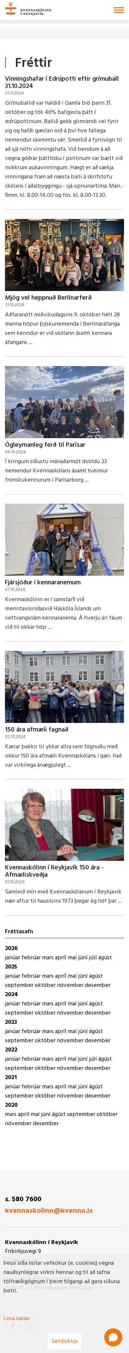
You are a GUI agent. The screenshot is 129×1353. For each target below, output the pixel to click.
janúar (13, 958)
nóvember (71, 985)
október (46, 985)
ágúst (105, 958)
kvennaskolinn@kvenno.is (49, 1211)
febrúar (32, 958)
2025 (11, 967)
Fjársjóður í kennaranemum (43, 582)
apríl (61, 958)
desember (97, 985)
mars (48, 958)
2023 (11, 1022)
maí (73, 958)
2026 (11, 948)
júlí (93, 958)
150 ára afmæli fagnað (36, 730)
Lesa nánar (16, 1318)
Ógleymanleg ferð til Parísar (45, 445)
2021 (11, 1077)
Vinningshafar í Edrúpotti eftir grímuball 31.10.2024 (62, 83)
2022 (11, 1050)
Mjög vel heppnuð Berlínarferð (48, 298)
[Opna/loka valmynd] (119, 10)
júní (83, 958)
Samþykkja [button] (64, 1341)
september (20, 985)
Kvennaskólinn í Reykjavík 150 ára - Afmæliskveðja (54, 871)
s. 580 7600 (23, 1199)
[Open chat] (113, 1337)
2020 (11, 1105)
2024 (11, 994)
